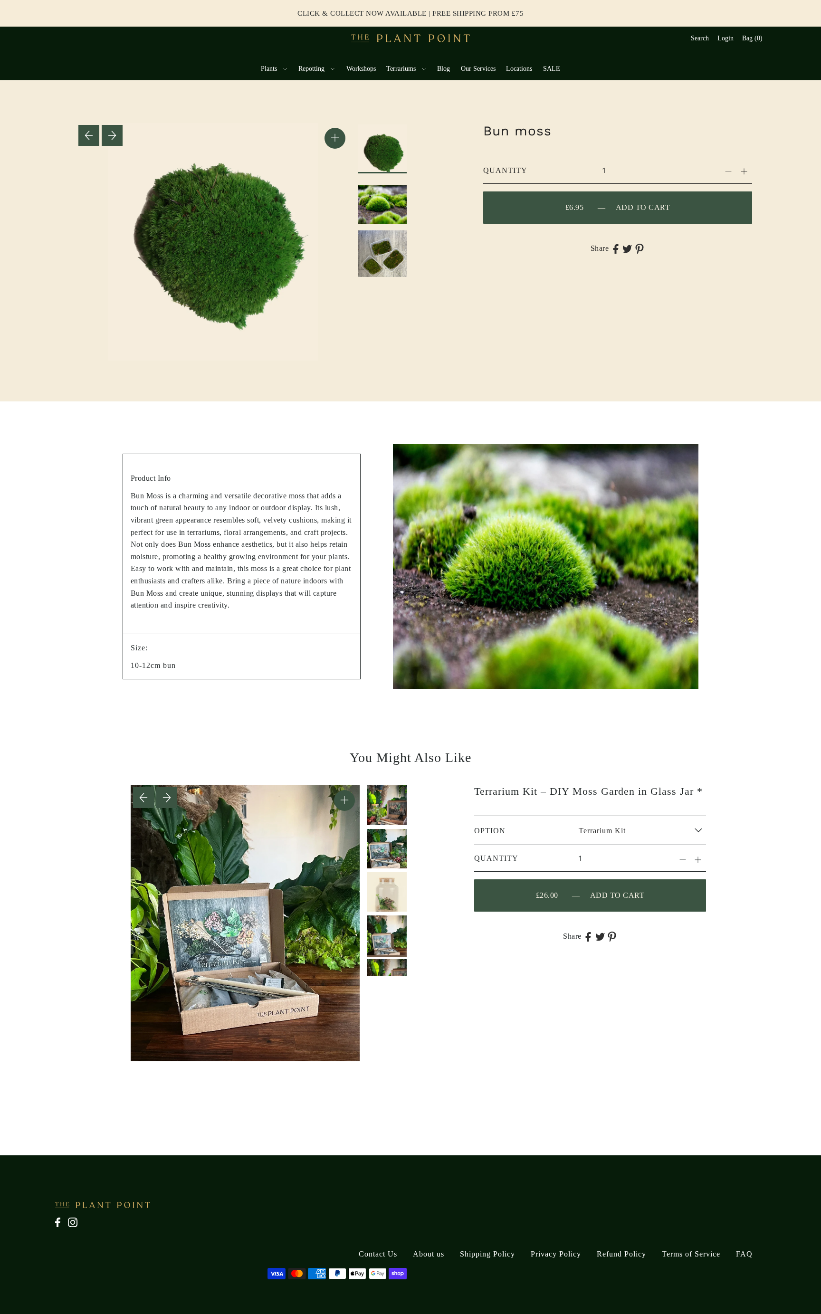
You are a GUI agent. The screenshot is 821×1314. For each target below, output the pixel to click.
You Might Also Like (410, 757)
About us (428, 1254)
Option (490, 831)
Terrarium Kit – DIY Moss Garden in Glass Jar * (588, 791)
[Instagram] (75, 1227)
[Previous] (88, 135)
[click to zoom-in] (335, 138)
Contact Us (378, 1254)
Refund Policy (621, 1254)
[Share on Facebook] (616, 248)
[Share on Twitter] (627, 248)
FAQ (744, 1254)
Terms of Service (691, 1254)
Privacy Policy (556, 1254)
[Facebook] (60, 1227)
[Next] (112, 135)
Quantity (505, 170)
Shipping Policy (487, 1254)
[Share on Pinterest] (639, 248)
